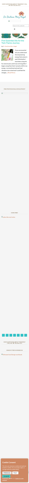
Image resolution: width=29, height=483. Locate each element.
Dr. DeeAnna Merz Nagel (14, 15)
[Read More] (11, 72)
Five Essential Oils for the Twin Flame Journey (12, 41)
